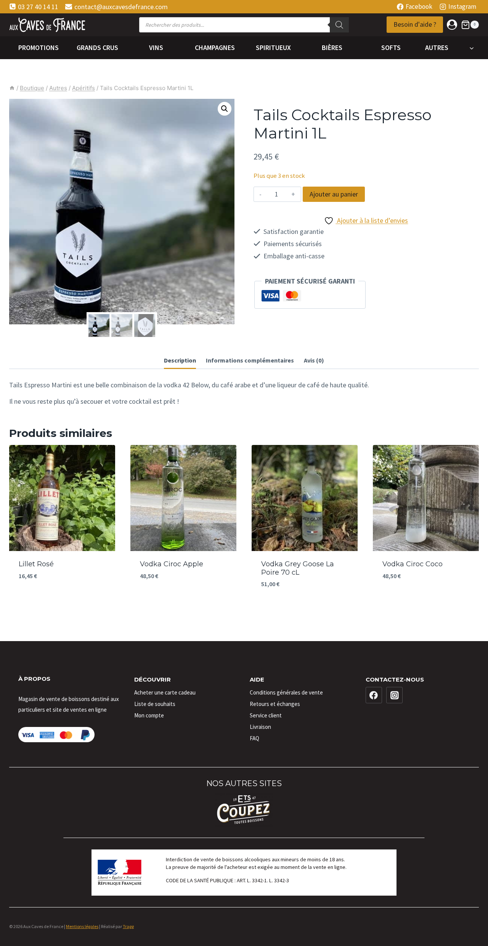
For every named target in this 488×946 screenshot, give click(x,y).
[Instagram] (394, 695)
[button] (224, 109)
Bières (332, 47)
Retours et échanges (275, 703)
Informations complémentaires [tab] (250, 360)
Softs (391, 47)
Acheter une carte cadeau (165, 692)
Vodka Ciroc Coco (412, 564)
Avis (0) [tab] (314, 360)
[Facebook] (374, 695)
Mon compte (149, 715)
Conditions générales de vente (286, 692)
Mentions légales (82, 926)
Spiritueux (273, 47)
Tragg (128, 926)
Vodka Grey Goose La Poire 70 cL (297, 568)
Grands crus (97, 47)
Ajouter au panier (334, 194)
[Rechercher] (339, 24)
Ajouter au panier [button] (62, 599)
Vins (156, 47)
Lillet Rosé (36, 564)
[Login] (452, 24)
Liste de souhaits (154, 703)
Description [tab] (180, 360)
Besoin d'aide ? (414, 24)
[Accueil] (12, 88)
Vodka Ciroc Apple (171, 564)
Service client (266, 715)
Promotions (38, 47)
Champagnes (215, 47)
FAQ (254, 738)
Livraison (260, 726)
